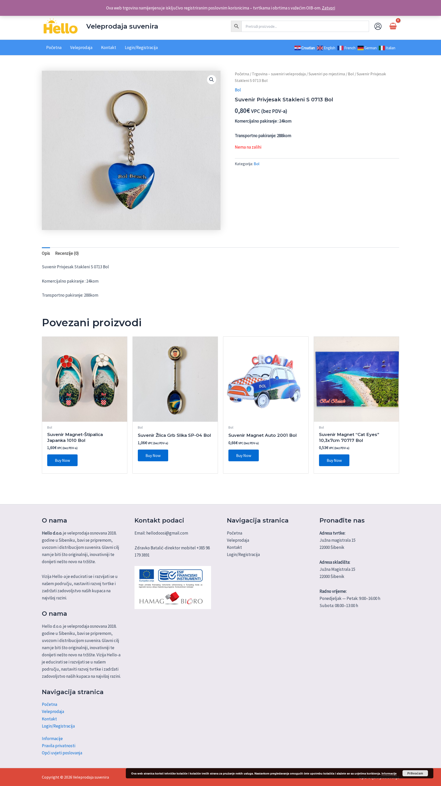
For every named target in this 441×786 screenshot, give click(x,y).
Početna (242, 73)
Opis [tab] (46, 253)
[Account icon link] (378, 26)
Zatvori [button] (328, 8)
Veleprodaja (53, 711)
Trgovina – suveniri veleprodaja (279, 73)
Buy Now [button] (62, 460)
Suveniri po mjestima (327, 73)
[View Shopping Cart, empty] (393, 26)
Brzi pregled (84, 416)
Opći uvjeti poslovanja (62, 753)
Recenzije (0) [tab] (67, 253)
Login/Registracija (58, 726)
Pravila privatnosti (58, 745)
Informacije (52, 738)
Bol (351, 73)
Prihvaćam (415, 773)
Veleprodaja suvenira (122, 26)
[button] (211, 79)
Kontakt (49, 719)
